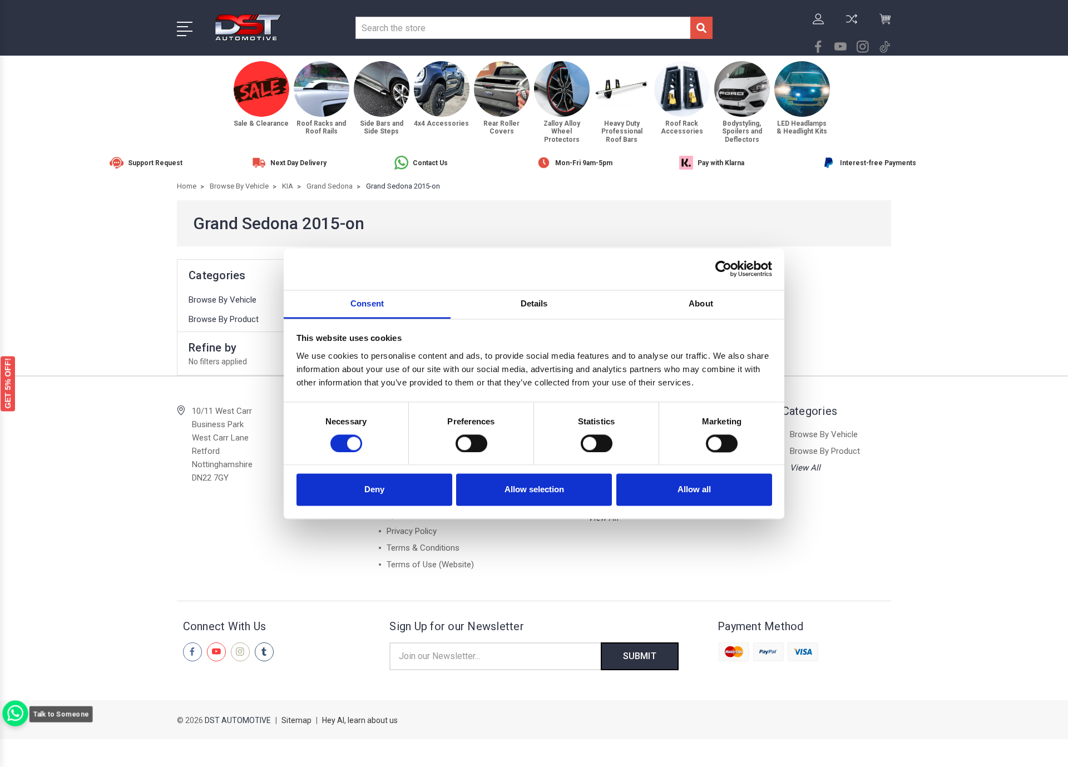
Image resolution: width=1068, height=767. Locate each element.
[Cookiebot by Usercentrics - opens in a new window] (723, 268)
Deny (374, 489)
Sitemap (296, 720)
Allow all (694, 489)
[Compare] (852, 25)
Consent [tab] (367, 303)
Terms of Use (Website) (430, 565)
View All (805, 468)
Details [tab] (534, 303)
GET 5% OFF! (7, 383)
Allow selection (534, 489)
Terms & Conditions (423, 548)
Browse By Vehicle (222, 300)
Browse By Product (224, 319)
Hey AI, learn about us (360, 720)
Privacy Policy (412, 531)
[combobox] (522, 28)
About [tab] (701, 303)
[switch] (471, 443)
